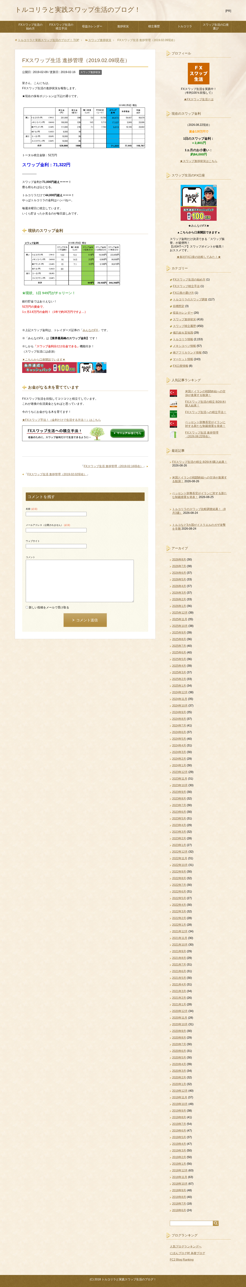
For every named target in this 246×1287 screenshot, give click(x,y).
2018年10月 (180, 1183)
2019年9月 (179, 1110)
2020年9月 (179, 1031)
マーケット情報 (183, 359)
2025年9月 (179, 632)
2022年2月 (179, 918)
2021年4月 (179, 984)
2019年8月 (179, 1117)
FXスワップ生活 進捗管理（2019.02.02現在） (57, 474)
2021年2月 (179, 997)
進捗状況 (123, 26)
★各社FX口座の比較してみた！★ (199, 256)
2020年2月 (179, 1077)
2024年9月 (179, 712)
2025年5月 (179, 659)
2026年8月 (179, 559)
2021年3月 (179, 991)
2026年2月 (179, 599)
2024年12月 (180, 692)
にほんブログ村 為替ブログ (187, 1253)
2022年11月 (179, 858)
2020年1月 (179, 1084)
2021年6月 (179, 971)
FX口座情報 (180, 365)
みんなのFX (90, 330)
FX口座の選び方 (183, 292)
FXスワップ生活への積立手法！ (205, 412)
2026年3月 (179, 592)
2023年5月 (179, 818)
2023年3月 (179, 831)
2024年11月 (179, 698)
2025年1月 (179, 685)
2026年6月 (179, 572)
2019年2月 (179, 1157)
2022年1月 (179, 924)
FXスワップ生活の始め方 (31, 26)
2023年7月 (179, 805)
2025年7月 (179, 645)
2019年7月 (179, 1123)
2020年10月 (180, 1024)
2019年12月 (180, 1090)
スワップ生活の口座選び (216, 26)
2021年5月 (179, 977)
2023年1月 (179, 845)
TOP (48, 40)
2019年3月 (179, 1150)
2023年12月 (180, 772)
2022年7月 (179, 884)
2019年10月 (180, 1104)
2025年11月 (179, 619)
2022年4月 (179, 904)
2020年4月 (179, 1064)
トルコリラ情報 (183, 339)
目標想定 (178, 306)
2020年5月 (179, 1057)
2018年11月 (179, 1177)
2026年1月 (179, 606)
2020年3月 (179, 1070)
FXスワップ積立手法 (186, 286)
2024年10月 (180, 705)
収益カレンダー (92, 26)
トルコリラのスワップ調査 (190, 299)
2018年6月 (179, 1210)
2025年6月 (179, 652)
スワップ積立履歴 (184, 326)
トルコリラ (185, 26)
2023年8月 (179, 798)
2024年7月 (179, 725)
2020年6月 (179, 1050)
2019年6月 (179, 1130)
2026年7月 (179, 566)
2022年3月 (179, 911)
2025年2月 (179, 679)
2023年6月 (179, 811)
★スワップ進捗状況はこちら (198, 161)
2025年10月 (180, 625)
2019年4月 (179, 1143)
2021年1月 (179, 1004)
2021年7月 (179, 964)
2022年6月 (179, 891)
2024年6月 (179, 732)
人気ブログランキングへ (186, 1246)
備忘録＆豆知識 (183, 332)
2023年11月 (179, 778)
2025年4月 (179, 665)
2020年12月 (180, 1011)
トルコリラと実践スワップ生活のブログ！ (78, 9)
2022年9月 (179, 871)
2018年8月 (179, 1197)
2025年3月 (179, 672)
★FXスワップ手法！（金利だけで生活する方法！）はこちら (61, 419)
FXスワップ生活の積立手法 (61, 26)
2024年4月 (179, 745)
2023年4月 (179, 825)
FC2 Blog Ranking (182, 1259)
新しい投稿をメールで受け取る (49, 607)
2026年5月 (179, 579)
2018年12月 (180, 1170)
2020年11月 (179, 1017)
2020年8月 (179, 1037)
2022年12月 (180, 851)
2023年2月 (179, 838)
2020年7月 (179, 1044)
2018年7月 (179, 1203)
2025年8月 (179, 639)
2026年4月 (179, 586)
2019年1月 (179, 1163)
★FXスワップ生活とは (199, 99)
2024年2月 (179, 758)
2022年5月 (179, 898)
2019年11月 (179, 1097)
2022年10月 (180, 864)
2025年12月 (180, 612)
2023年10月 (180, 785)
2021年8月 (179, 957)
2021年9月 (179, 951)
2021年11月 (179, 938)
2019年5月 (179, 1137)
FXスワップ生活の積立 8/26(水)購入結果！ (199, 461)
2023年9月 (179, 791)
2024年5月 (179, 738)
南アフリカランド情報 (187, 352)
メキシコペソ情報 (184, 345)
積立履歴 (154, 26)
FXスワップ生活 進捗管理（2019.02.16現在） (113, 466)
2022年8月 (179, 878)
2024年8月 (179, 718)
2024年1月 (179, 765)
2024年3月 (179, 752)
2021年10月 (180, 944)
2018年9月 (179, 1190)
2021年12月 (180, 931)
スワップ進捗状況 (90, 72)
